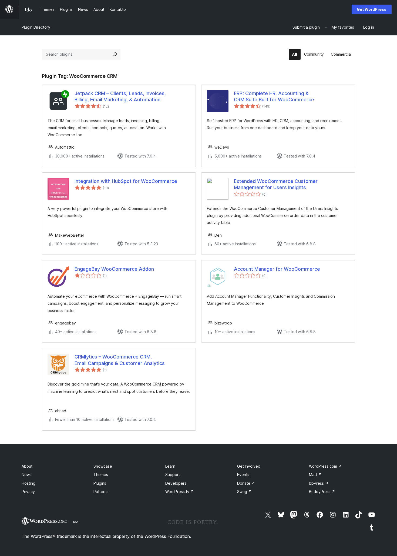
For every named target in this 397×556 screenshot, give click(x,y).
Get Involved (248, 466)
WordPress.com (325, 466)
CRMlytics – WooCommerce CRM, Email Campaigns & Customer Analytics (120, 360)
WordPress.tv (179, 491)
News (27, 474)
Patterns (101, 491)
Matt (315, 474)
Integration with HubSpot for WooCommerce (126, 181)
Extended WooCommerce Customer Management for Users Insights (276, 184)
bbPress (318, 483)
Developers (175, 483)
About (27, 466)
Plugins (99, 483)
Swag (244, 491)
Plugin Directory (36, 27)
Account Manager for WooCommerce (277, 269)
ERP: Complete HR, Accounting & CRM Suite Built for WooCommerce (274, 96)
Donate (246, 483)
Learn (170, 466)
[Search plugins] (115, 54)
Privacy (28, 491)
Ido (75, 522)
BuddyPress (322, 491)
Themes (100, 474)
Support (172, 474)
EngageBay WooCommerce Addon (114, 269)
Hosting (28, 483)
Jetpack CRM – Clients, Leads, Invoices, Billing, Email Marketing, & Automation (120, 96)
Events (243, 474)
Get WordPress (371, 9)
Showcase (102, 466)
